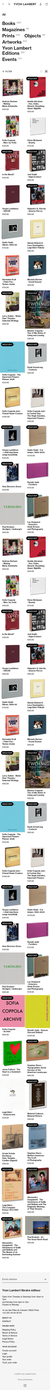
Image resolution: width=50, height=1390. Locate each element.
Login (4, 1353)
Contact (6, 1321)
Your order (6, 1359)
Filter (8, 71)
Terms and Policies (25, 1380)
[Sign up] (45, 1279)
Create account (9, 1350)
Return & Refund (9, 1333)
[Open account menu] (41, 4)
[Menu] (3, 4)
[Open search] (9, 4)
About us (7, 1318)
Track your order (9, 1362)
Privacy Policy (8, 1342)
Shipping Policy (9, 1330)
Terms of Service (9, 1335)
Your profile (7, 1356)
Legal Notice (7, 1338)
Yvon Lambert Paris (28, 1374)
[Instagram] (25, 1385)
